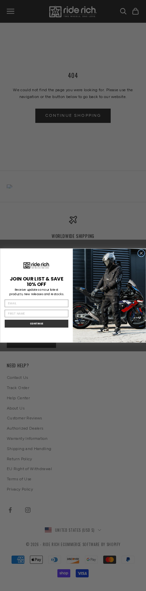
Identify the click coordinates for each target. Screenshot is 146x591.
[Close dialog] (141, 253)
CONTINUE (36, 323)
